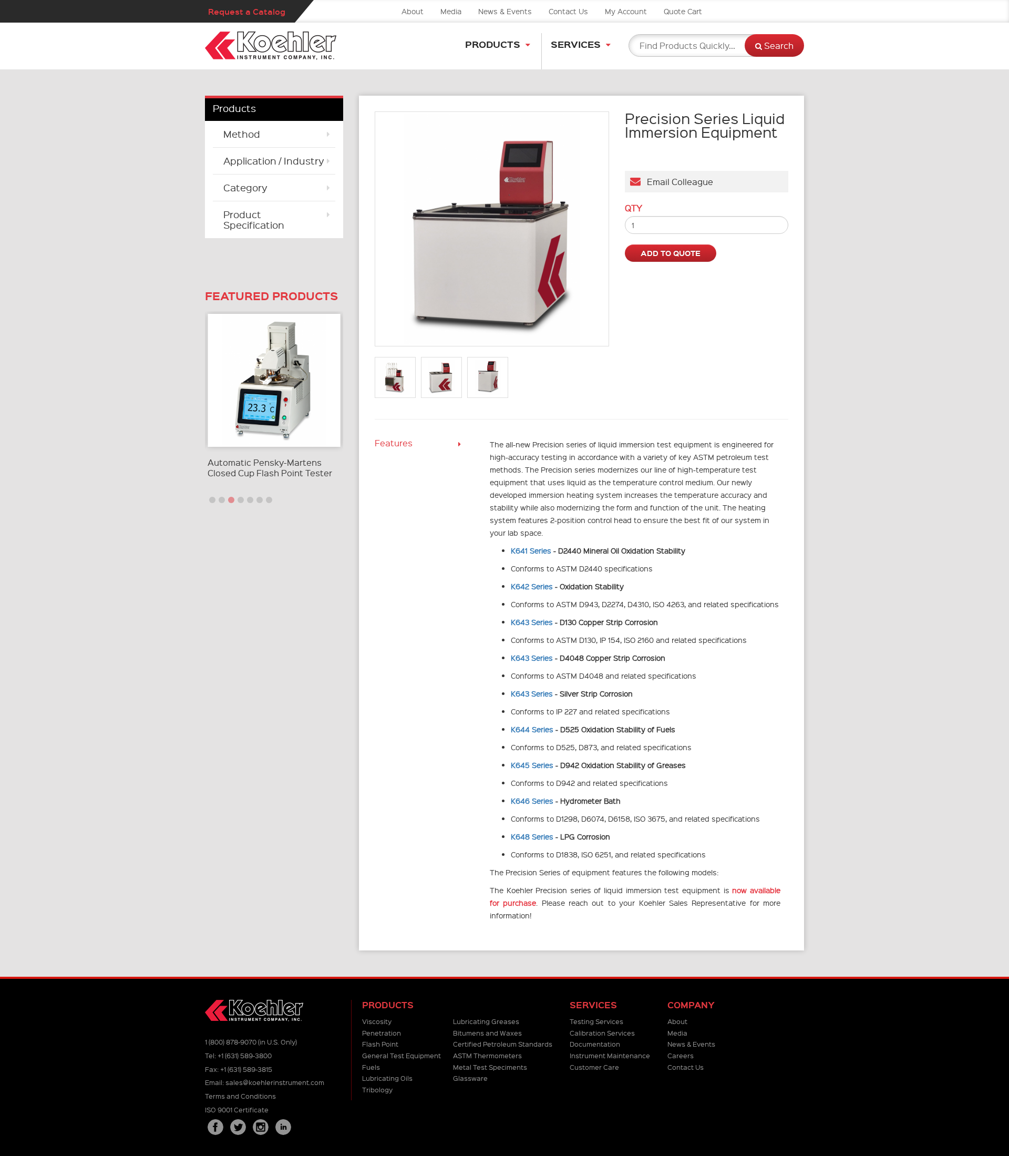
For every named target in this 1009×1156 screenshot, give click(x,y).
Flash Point (380, 1043)
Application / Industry (273, 160)
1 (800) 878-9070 (230, 1041)
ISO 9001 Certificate (237, 1109)
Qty (633, 208)
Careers (680, 1055)
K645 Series (532, 765)
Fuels (371, 1066)
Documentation (595, 1043)
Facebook (215, 1127)
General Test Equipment (401, 1055)
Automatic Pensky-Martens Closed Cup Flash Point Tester (270, 467)
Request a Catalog (246, 11)
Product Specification (253, 219)
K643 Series (532, 622)
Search (778, 45)
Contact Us (568, 11)
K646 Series (532, 800)
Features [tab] (394, 442)
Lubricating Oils (387, 1077)
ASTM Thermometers (487, 1055)
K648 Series (532, 836)
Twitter (238, 1127)
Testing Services (596, 1021)
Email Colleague (677, 181)
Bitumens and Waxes (487, 1032)
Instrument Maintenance (610, 1055)
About (412, 11)
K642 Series (532, 586)
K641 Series (531, 550)
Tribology (377, 1089)
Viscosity (377, 1021)
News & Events (505, 11)
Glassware (470, 1077)
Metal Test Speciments (490, 1066)
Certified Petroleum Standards (502, 1043)
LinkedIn (283, 1127)
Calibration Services (602, 1032)
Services (576, 43)
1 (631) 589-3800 (245, 1055)
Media (450, 11)
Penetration (381, 1032)
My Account (626, 11)
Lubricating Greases (486, 1021)
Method (241, 133)
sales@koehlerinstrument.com (274, 1082)
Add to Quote (671, 253)
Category (245, 187)
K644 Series (532, 729)
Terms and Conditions (240, 1095)
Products (492, 43)
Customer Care (594, 1066)
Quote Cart (683, 11)
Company (691, 1005)
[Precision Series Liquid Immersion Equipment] (492, 228)
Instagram (261, 1127)
